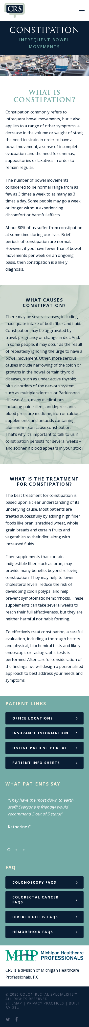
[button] (82, 10)
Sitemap (13, 1003)
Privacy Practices (45, 1003)
